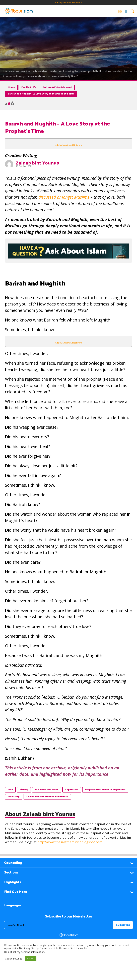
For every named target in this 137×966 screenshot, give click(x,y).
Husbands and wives (46, 790)
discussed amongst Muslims (63, 197)
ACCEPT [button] (30, 958)
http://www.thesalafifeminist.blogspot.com (69, 842)
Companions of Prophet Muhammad (47, 797)
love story (14, 797)
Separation (71, 790)
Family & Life (28, 87)
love (10, 790)
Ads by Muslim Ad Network (68, 2)
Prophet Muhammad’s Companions (105, 790)
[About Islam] (18, 11)
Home (11, 87)
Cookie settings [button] (13, 958)
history (24, 790)
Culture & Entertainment (57, 87)
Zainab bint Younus (37, 163)
